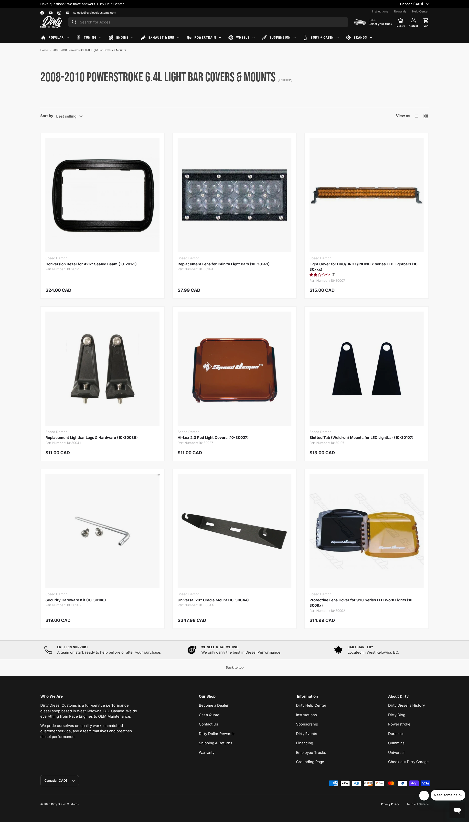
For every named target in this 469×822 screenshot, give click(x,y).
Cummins (396, 743)
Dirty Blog (396, 715)
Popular (56, 37)
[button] (425, 22)
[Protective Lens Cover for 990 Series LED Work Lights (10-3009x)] (366, 531)
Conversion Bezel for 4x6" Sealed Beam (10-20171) (91, 264)
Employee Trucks (311, 752)
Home (44, 50)
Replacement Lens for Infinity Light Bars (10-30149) (224, 264)
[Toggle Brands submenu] (371, 38)
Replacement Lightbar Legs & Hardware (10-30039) (91, 437)
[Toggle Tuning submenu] (100, 38)
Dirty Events (306, 733)
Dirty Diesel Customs (65, 804)
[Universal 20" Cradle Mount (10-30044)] (235, 531)
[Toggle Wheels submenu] (253, 38)
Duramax (396, 733)
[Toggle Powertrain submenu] (220, 38)
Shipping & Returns (215, 743)
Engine (122, 37)
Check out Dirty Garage (408, 761)
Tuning (90, 37)
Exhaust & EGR (161, 37)
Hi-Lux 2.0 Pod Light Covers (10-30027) (213, 437)
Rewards (400, 11)
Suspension (280, 37)
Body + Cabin (322, 37)
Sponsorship (307, 724)
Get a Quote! (209, 715)
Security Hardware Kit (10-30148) (75, 600)
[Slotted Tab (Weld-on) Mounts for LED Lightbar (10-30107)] (366, 369)
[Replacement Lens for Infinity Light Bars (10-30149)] (235, 195)
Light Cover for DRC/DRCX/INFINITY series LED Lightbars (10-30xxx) (364, 267)
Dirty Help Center (311, 705)
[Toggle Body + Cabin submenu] (338, 38)
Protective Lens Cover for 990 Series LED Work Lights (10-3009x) (361, 603)
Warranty (206, 752)
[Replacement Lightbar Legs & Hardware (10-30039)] (102, 369)
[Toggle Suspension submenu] (295, 38)
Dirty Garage (229, 4)
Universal (396, 752)
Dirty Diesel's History (406, 705)
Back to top (235, 667)
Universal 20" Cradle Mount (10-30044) (213, 600)
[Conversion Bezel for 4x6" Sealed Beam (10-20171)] (102, 195)
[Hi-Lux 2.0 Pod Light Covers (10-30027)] (235, 369)
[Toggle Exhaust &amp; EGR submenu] (178, 38)
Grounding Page (310, 761)
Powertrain (205, 37)
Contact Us (208, 724)
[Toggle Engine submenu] (132, 38)
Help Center (420, 11)
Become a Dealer (214, 705)
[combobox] (208, 22)
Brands (360, 37)
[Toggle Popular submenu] (68, 38)
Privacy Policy (390, 804)
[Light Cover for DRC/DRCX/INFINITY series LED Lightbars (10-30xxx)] (366, 195)
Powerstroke (399, 724)
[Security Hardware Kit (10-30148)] (102, 531)
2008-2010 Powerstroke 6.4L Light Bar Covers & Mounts (89, 50)
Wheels (243, 37)
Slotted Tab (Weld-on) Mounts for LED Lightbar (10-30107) (361, 437)
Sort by (46, 115)
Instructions (380, 11)
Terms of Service (418, 804)
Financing (304, 743)
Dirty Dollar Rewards (216, 733)
